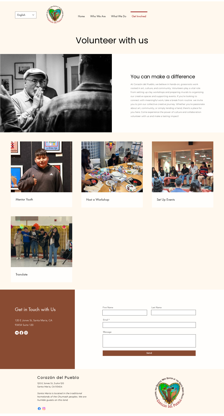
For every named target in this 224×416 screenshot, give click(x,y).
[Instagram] (26, 333)
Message (107, 332)
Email (105, 320)
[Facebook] (21, 333)
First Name (108, 307)
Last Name (156, 307)
